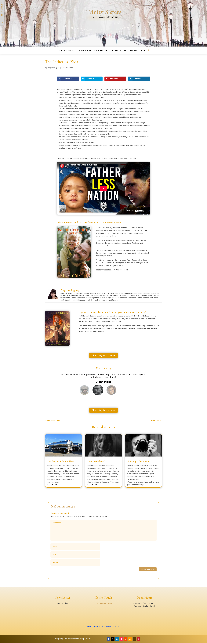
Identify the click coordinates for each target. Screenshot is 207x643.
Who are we (130, 50)
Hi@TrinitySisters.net (103, 603)
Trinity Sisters (65, 50)
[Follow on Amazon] (130, 639)
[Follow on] (143, 639)
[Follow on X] (112, 639)
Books (115, 50)
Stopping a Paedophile (138, 461)
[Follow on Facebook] (108, 639)
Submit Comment (148, 569)
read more (52, 485)
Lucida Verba (84, 50)
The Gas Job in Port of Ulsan (61, 461)
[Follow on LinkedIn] (117, 639)
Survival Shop (102, 50)
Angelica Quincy (54, 68)
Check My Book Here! (103, 355)
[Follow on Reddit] (125, 639)
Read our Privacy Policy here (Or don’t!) (103, 626)
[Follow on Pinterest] (138, 639)
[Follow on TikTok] (121, 639)
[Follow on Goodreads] (134, 639)
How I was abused (96, 461)
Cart (142, 50)
